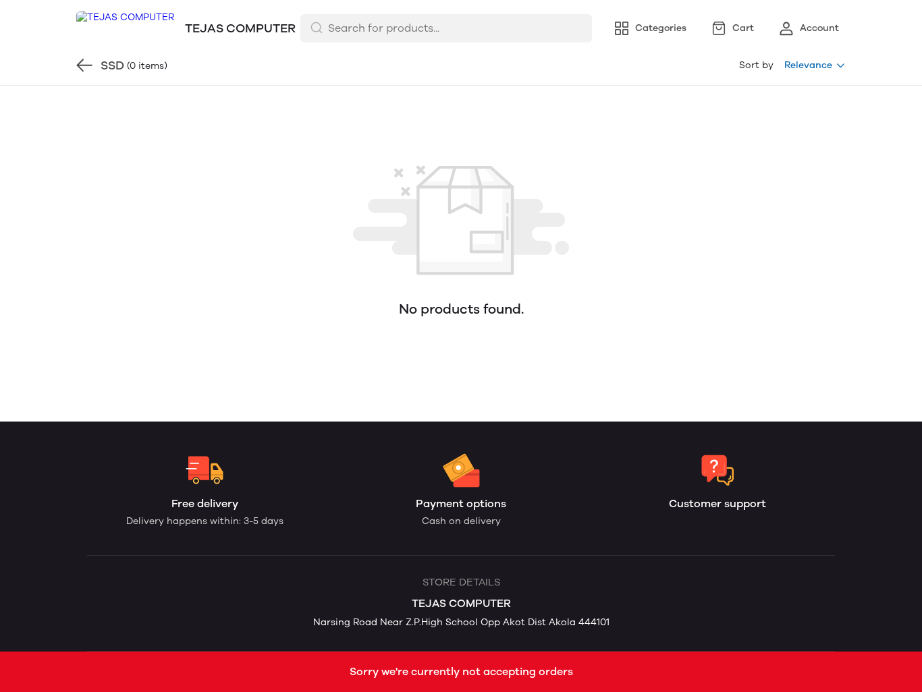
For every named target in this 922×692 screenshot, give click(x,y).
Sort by (756, 65)
